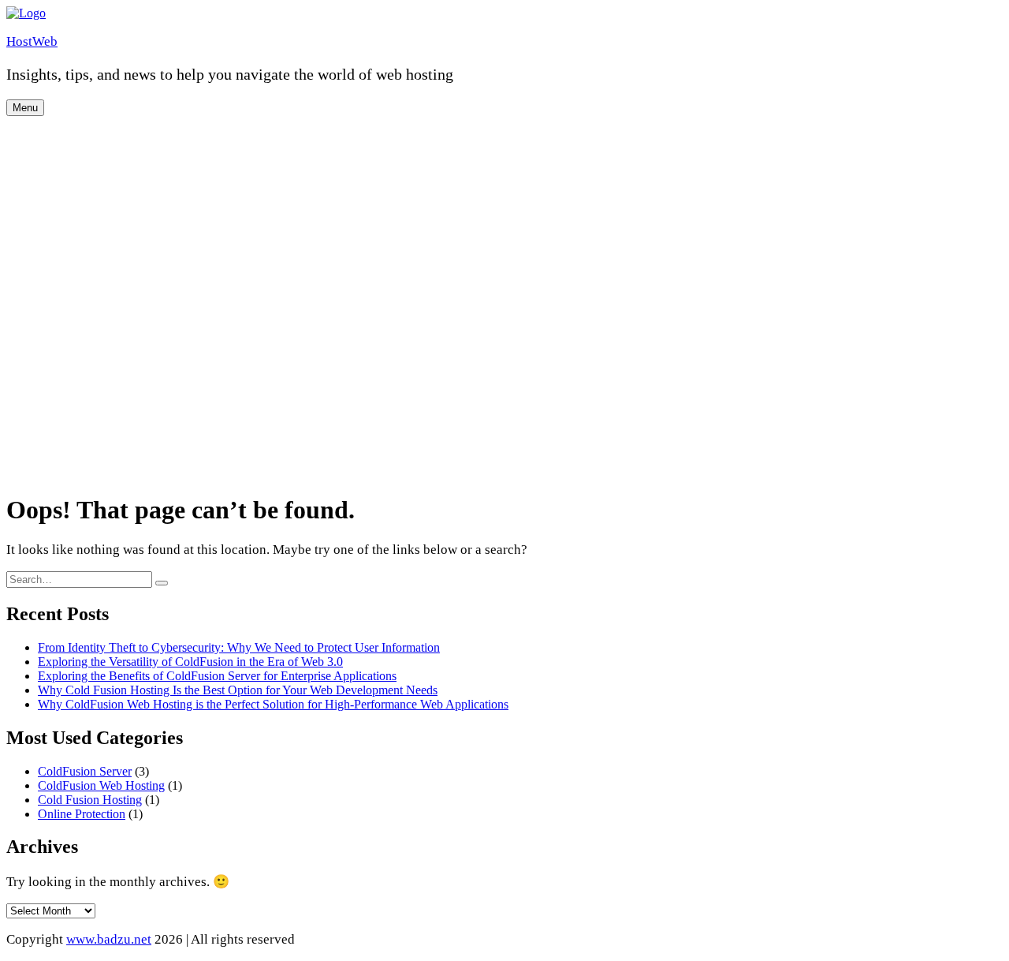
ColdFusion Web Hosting (101, 785)
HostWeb (32, 41)
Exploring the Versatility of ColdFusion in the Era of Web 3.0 (190, 661)
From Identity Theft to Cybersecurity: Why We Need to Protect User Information (239, 647)
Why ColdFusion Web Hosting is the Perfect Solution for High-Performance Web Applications (273, 704)
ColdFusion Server (85, 771)
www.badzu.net (108, 939)
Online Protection (81, 814)
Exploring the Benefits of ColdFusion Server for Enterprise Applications (217, 675)
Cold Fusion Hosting (90, 799)
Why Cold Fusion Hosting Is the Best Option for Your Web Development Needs (237, 690)
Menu (25, 108)
